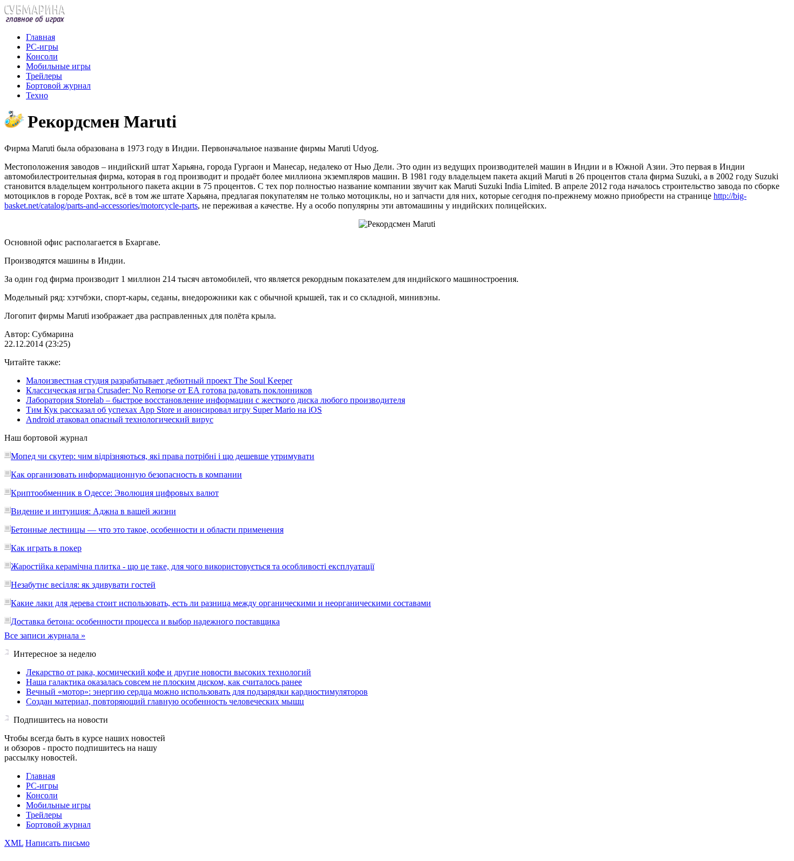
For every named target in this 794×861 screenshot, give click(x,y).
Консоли (42, 56)
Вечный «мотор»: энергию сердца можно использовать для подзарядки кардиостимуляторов (197, 691)
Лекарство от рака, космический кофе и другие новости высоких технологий (168, 672)
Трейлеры (44, 75)
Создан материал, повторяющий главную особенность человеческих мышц (165, 701)
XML (13, 842)
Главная (40, 37)
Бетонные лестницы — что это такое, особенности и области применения (147, 529)
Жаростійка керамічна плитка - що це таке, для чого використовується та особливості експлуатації (192, 566)
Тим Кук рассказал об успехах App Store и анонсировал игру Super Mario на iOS (174, 409)
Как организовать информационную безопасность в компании (126, 474)
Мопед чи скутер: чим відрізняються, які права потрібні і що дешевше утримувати (162, 456)
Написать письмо (57, 842)
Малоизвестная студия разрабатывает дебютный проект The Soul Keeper (159, 380)
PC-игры (42, 46)
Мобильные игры (58, 66)
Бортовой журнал (58, 85)
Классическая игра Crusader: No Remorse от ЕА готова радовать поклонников (169, 390)
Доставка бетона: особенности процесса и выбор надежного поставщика (145, 621)
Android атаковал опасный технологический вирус (119, 419)
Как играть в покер (46, 548)
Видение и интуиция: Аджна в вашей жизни (93, 511)
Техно (37, 95)
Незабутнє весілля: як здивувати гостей (83, 584)
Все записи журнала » (44, 635)
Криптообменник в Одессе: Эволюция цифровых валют (115, 492)
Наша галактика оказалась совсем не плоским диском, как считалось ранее (164, 682)
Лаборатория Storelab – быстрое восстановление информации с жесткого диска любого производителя (215, 400)
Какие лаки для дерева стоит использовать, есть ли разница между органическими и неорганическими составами (221, 603)
